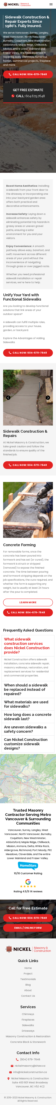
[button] (51, 5)
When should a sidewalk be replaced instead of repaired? (26, 689)
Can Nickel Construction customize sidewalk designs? (25, 743)
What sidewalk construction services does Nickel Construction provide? (26, 645)
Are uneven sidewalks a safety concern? (25, 729)
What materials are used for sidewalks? (26, 704)
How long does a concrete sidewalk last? (27, 716)
